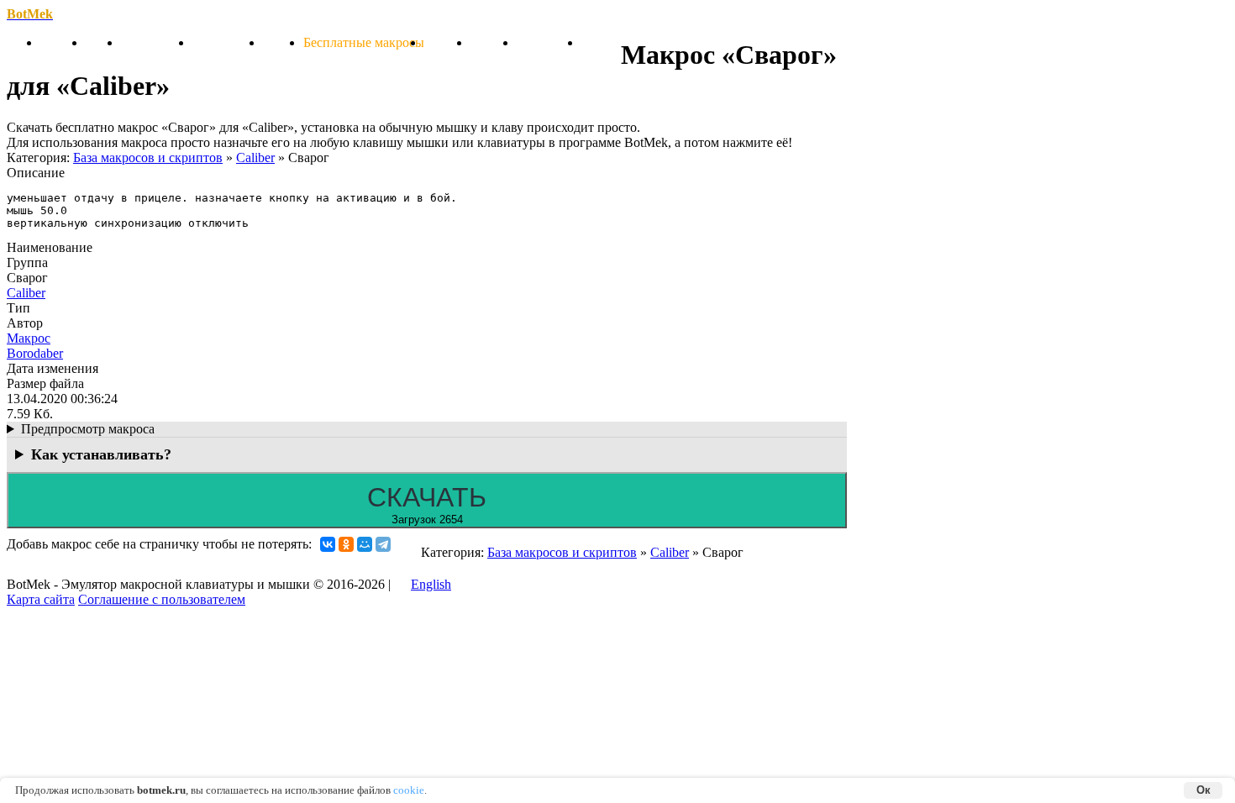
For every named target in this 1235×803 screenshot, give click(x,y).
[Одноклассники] (346, 544)
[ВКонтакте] (327, 544)
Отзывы (493, 42)
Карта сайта (41, 599)
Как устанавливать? (101, 454)
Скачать (63, 42)
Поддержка (549, 42)
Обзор (103, 42)
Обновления (156, 42)
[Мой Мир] (364, 544)
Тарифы (447, 42)
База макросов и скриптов (148, 157)
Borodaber (35, 353)
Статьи (283, 42)
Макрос (28, 338)
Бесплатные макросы (363, 42)
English (431, 584)
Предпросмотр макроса (88, 429)
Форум (601, 42)
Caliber (255, 157)
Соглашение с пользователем (161, 599)
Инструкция (227, 42)
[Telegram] (383, 544)
